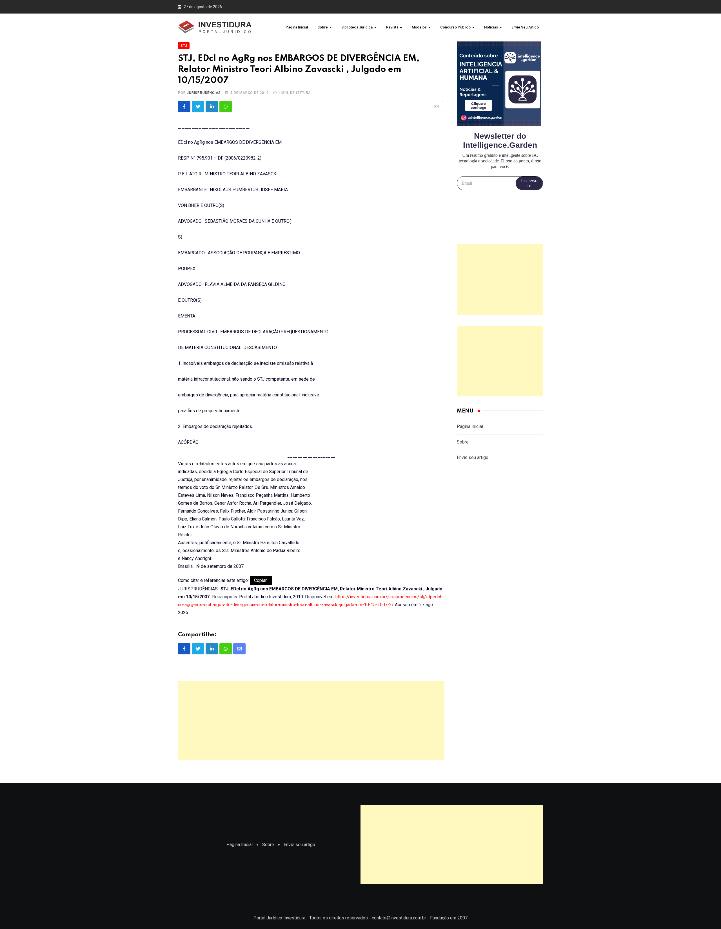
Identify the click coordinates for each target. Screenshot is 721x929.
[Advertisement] (311, 720)
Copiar (261, 580)
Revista (392, 27)
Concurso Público (455, 27)
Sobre (322, 27)
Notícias (491, 27)
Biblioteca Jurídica (357, 27)
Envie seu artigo (525, 27)
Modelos (419, 27)
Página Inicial (297, 27)
